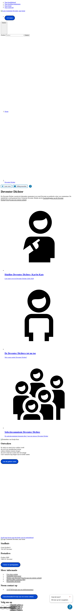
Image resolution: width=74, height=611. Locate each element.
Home (6, 111)
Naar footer (8, 6)
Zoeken (3, 35)
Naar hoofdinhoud (10, 2)
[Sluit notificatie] (70, 597)
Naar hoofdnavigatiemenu (12, 4)
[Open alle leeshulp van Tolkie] (30, 186)
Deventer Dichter (10, 182)
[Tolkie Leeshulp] (69, 606)
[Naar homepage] (13, 11)
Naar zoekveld (9, 7)
